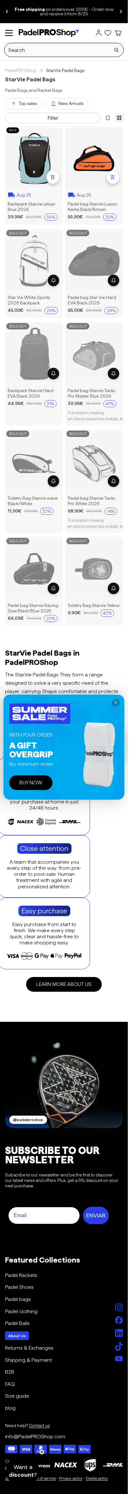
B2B (9, 1372)
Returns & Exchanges (29, 1348)
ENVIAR (96, 1215)
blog (10, 1408)
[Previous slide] (7, 11)
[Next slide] (121, 11)
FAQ (10, 1384)
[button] (22, 1471)
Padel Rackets (21, 1275)
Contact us (39, 1425)
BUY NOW (30, 782)
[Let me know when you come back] (53, 280)
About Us (17, 1336)
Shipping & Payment (28, 1360)
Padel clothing (21, 1311)
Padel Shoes (19, 1287)
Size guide (17, 1396)
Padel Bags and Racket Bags (33, 90)
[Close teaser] (42, 1452)
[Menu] (9, 33)
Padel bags (18, 1299)
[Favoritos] (108, 33)
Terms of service (42, 1478)
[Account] (98, 33)
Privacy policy (70, 1478)
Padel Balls (17, 1323)
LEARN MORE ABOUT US (64, 984)
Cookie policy (97, 1478)
